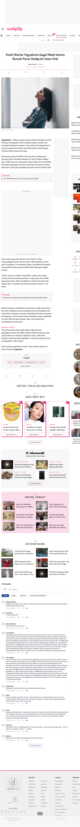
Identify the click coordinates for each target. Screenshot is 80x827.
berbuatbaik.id (59, 781)
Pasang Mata (58, 784)
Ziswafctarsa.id (59, 806)
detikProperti (32, 806)
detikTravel (44, 781)
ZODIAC (72, 35)
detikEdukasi (32, 784)
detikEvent (58, 790)
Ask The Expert (58, 40)
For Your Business (60, 812)
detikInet (31, 790)
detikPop (43, 806)
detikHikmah (44, 803)
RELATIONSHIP (61, 35)
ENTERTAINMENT (29, 35)
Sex (49, 40)
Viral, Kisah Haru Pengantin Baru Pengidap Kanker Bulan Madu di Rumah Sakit (25, 298)
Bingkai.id (57, 803)
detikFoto (43, 800)
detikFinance (32, 787)
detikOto (31, 803)
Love (43, 40)
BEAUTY (50, 35)
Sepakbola (32, 800)
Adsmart (57, 787)
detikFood (43, 784)
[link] (35, 452)
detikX (42, 793)
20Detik (43, 796)
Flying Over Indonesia (61, 809)
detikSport (31, 796)
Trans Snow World (60, 796)
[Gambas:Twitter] (8, 327)
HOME (8, 35)
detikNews (31, 781)
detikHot (31, 793)
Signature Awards (60, 793)
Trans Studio (58, 800)
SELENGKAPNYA (35, 442)
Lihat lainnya (25, 366)
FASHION (16, 35)
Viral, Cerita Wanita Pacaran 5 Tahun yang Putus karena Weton (21, 178)
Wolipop (43, 790)
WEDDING (41, 35)
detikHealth (44, 787)
